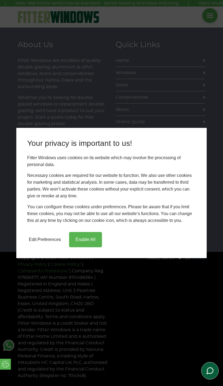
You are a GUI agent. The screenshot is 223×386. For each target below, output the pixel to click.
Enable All (85, 239)
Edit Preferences (45, 239)
